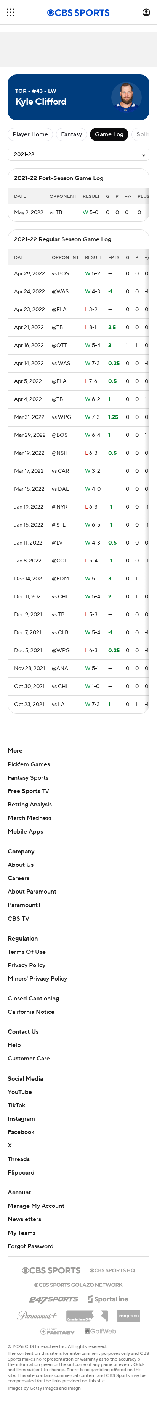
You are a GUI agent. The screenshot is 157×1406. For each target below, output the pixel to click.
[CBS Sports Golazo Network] (78, 1284)
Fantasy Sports (28, 778)
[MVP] (128, 1313)
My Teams (21, 1233)
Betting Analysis (30, 804)
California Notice (31, 1012)
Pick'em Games (29, 764)
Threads (19, 1159)
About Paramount (32, 891)
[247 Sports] (53, 1298)
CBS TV (18, 919)
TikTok (16, 1105)
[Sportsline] (108, 1298)
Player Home (30, 134)
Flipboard (21, 1173)
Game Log (109, 134)
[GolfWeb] (101, 1331)
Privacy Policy (26, 965)
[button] (11, 12)
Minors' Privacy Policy (37, 979)
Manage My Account (36, 1206)
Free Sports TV (28, 791)
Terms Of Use (27, 952)
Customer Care (29, 1058)
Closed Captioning (33, 998)
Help (14, 1045)
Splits (144, 134)
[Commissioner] (87, 1313)
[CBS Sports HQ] (112, 1269)
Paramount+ (24, 905)
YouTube (20, 1092)
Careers (18, 878)
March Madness (29, 818)
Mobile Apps (25, 832)
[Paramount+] (37, 1314)
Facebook (21, 1132)
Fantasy (71, 134)
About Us (21, 865)
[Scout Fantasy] (57, 1331)
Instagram (21, 1119)
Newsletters (24, 1219)
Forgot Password (31, 1246)
